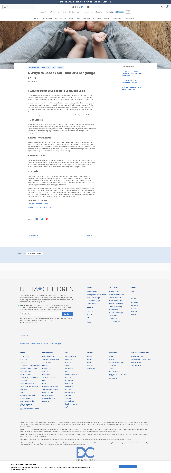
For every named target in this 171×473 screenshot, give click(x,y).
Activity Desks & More (72, 374)
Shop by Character (48, 398)
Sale (128, 12)
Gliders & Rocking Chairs (28, 368)
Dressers (45, 365)
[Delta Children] (46, 289)
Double (89, 362)
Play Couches (69, 380)
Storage (45, 371)
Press (88, 317)
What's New (99, 12)
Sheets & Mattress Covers (29, 377)
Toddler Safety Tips (93, 301)
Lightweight (91, 365)
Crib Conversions (75, 12)
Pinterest (134, 309)
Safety (51, 12)
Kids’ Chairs (46, 374)
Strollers (71, 18)
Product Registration (116, 304)
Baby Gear (86, 18)
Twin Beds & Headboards (50, 359)
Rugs (21, 392)
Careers (89, 322)
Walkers (111, 368)
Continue (68, 314)
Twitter (133, 314)
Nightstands (46, 368)
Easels (67, 365)
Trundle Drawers (25, 398)
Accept (127, 467)
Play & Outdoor (60, 18)
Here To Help (61, 12)
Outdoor (67, 371)
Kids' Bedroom (47, 18)
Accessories (117, 18)
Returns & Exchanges (116, 313)
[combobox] (18, 7)
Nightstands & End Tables (29, 386)
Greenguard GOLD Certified (96, 295)
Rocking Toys (69, 383)
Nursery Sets (24, 356)
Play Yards (112, 365)
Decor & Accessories (27, 383)
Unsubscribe (24, 335)
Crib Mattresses (25, 374)
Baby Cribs (23, 359)
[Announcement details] (63, 343)
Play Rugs (68, 389)
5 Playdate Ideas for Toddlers (38, 204)
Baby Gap (23, 362)
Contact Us (113, 319)
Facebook (134, 306)
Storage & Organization (28, 395)
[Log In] (162, 7)
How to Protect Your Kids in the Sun (40, 207)
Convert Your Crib (115, 298)
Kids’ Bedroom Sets (48, 356)
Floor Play (68, 398)
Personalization (129, 18)
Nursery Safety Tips (93, 298)
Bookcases (24, 389)
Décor (44, 380)
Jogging (89, 359)
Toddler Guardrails (137, 356)
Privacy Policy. (21, 469)
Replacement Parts (115, 301)
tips (54, 67)
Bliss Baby (119, 12)
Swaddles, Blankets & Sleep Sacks (29, 409)
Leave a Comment (35, 253)
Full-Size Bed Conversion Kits (141, 359)
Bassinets (23, 380)
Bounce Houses (70, 392)
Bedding (107, 18)
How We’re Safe (92, 292)
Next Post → (91, 235)
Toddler (60, 67)
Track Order (113, 316)
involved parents (34, 67)
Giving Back (91, 314)
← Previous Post (34, 235)
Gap (111, 12)
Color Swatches (114, 322)
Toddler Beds (46, 362)
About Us (43, 12)
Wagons (79, 18)
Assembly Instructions (116, 295)
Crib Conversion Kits (27, 401)
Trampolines (69, 386)
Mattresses (97, 18)
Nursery (36, 18)
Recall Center (91, 304)
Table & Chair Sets (48, 377)
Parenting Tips (88, 12)
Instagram (134, 303)
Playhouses (68, 362)
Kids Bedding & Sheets (50, 386)
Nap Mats (45, 401)
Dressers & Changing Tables (30, 365)
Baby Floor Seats (114, 371)
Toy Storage (69, 368)
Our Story (90, 311)
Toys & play (69, 359)
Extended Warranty (115, 307)
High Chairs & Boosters (116, 362)
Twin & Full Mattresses (50, 389)
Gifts (106, 12)
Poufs (66, 407)
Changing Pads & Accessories (26, 404)
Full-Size (89, 356)
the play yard (46, 67)
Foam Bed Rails (47, 392)
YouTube (134, 311)
